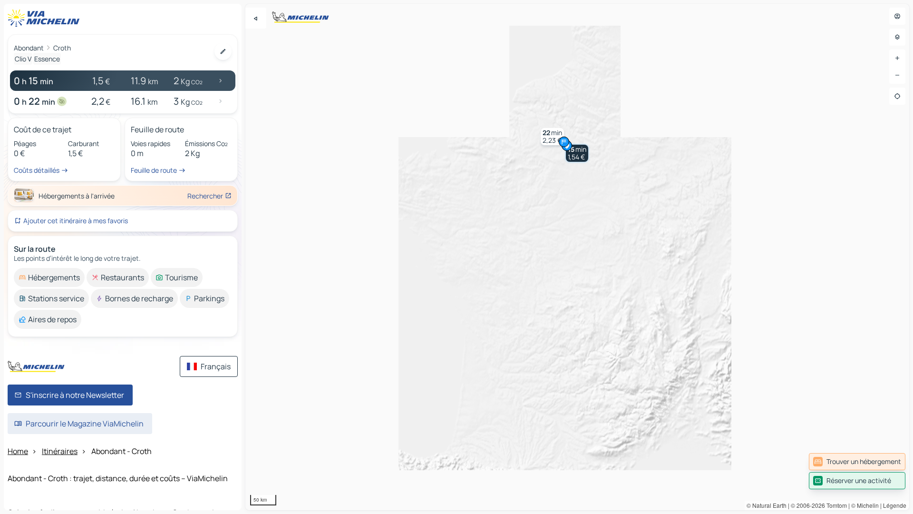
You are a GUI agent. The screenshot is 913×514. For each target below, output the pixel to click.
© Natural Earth (767, 505)
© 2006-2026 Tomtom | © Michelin (835, 505)
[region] (577, 257)
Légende (894, 505)
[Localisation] (897, 96)
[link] (857, 461)
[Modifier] (223, 51)
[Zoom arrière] (897, 75)
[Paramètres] (897, 37)
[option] (49, 277)
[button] (577, 153)
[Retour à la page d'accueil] (46, 18)
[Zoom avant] (897, 58)
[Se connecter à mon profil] (897, 16)
